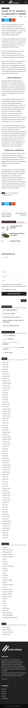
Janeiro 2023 (5, 462)
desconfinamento (14, 193)
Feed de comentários (7, 632)
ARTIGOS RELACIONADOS (8, 222)
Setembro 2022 (6, 472)
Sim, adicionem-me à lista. (9, 289)
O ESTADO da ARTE (7, 589)
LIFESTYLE (5, 577)
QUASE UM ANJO (15, 241)
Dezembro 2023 (6, 437)
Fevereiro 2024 (6, 432)
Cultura (4, 559)
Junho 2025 (5, 395)
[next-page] (5, 249)
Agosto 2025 (5, 390)
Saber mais (4, 679)
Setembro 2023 (6, 444)
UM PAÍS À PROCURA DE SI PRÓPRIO (11, 317)
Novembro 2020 (6, 523)
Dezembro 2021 (6, 493)
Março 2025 (5, 402)
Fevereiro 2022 (6, 488)
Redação (5, 16)
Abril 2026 (5, 371)
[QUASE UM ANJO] (5, 243)
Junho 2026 (5, 367)
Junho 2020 (5, 535)
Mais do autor (20, 222)
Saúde (12, 5)
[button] (2, 2)
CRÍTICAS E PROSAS (7, 554)
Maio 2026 (5, 369)
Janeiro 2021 (5, 519)
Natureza (4, 587)
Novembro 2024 (6, 411)
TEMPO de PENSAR (7, 613)
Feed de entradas (7, 629)
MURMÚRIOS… (12, 335)
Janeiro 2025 (5, 406)
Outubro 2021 (6, 497)
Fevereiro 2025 (6, 404)
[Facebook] (3, 20)
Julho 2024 (5, 420)
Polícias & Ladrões (7, 596)
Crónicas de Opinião (7, 556)
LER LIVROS (5, 575)
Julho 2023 (5, 448)
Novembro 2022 (6, 467)
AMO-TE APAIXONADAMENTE (9, 310)
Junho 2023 (5, 451)
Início (3, 5)
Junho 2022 (5, 479)
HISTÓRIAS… (5, 570)
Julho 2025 (5, 392)
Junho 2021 (5, 507)
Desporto (4, 561)
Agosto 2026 (5, 362)
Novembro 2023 (6, 439)
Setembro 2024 (6, 416)
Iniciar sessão (6, 627)
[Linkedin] (10, 20)
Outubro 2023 (6, 441)
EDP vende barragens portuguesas (21, 214)
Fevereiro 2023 (6, 460)
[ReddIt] (13, 20)
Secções (4, 606)
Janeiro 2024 (5, 434)
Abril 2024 (5, 427)
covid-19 (7, 193)
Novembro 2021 (6, 495)
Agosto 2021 (5, 502)
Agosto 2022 (5, 474)
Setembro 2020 (6, 528)
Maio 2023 (5, 453)
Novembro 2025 (6, 383)
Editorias (4, 568)
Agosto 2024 (5, 418)
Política (4, 601)
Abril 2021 (5, 512)
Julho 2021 (5, 505)
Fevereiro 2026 (6, 376)
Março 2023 (5, 458)
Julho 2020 (5, 533)
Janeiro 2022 (5, 490)
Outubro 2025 (6, 385)
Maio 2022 (5, 481)
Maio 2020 (5, 537)
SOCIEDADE (5, 610)
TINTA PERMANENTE (7, 615)
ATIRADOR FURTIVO (7, 549)
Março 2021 (5, 514)
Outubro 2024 (6, 413)
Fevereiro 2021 (6, 516)
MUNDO (4, 582)
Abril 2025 (5, 399)
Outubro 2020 (6, 526)
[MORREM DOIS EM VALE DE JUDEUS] (5, 235)
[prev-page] (3, 249)
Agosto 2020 (5, 530)
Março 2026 (5, 374)
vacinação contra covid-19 (7, 194)
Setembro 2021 (6, 500)
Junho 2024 (5, 423)
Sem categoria (6, 608)
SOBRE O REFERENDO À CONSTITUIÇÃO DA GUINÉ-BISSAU (13, 321)
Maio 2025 (5, 397)
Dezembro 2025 (6, 381)
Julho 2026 (5, 364)
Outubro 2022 (6, 469)
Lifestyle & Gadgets (7, 580)
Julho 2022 (5, 476)
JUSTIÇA (4, 573)
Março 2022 (5, 486)
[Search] (26, 2)
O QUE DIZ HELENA (7, 591)
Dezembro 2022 (6, 465)
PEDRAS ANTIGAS (6, 594)
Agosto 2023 (5, 446)
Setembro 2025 (6, 388)
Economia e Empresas (8, 566)
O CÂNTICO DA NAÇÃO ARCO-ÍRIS (10, 325)
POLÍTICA (4, 599)
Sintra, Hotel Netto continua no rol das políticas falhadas (7, 215)
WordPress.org (6, 634)
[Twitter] (6, 20)
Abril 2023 (5, 455)
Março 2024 (5, 430)
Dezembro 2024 (6, 409)
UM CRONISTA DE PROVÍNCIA (10, 617)
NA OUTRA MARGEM (7, 584)
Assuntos (7, 5)
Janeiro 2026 (5, 378)
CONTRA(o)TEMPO (7, 552)
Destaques (5, 563)
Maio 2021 (5, 509)
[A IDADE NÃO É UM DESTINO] (5, 228)
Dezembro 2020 (6, 521)
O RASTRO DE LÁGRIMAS (8, 313)
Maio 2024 (5, 425)
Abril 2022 (5, 483)
